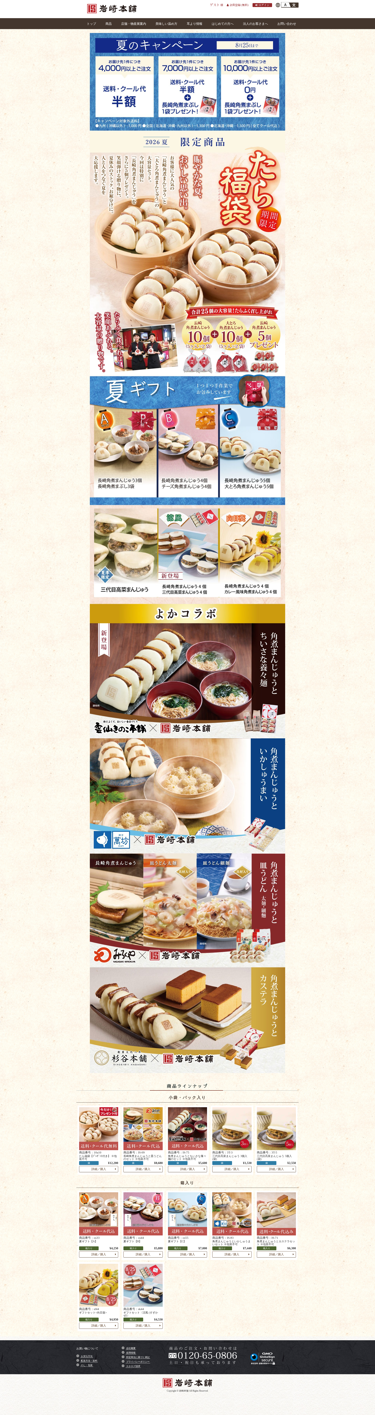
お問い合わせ (286, 23)
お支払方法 (87, 1356)
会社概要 (131, 1348)
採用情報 (131, 1352)
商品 (108, 23)
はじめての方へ (223, 23)
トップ (91, 23)
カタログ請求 (133, 1366)
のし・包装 (87, 1365)
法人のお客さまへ (255, 23)
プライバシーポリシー (138, 1361)
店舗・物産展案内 (133, 23)
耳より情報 (194, 23)
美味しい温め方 (166, 23)
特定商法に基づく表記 (138, 1357)
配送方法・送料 (89, 1360)
